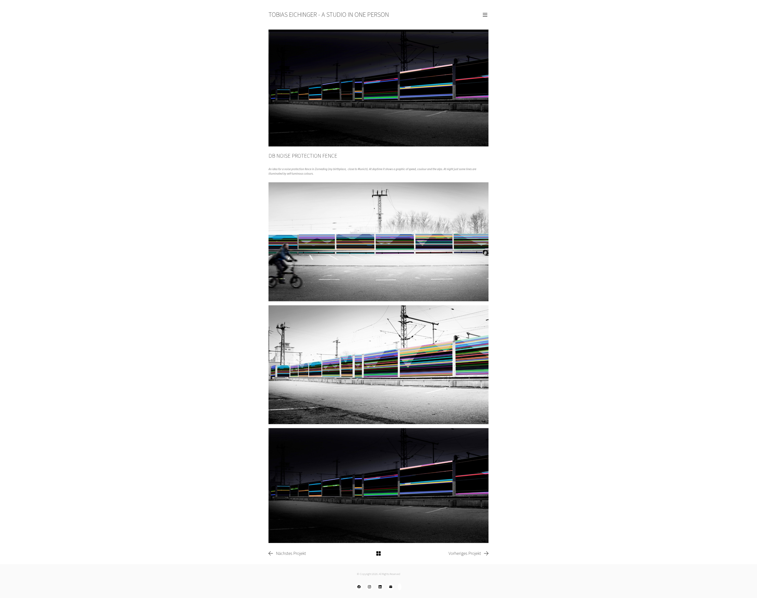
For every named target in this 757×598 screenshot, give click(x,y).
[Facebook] (359, 586)
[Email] (390, 586)
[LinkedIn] (380, 586)
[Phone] (399, 586)
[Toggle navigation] (480, 15)
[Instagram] (369, 586)
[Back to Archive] (378, 553)
